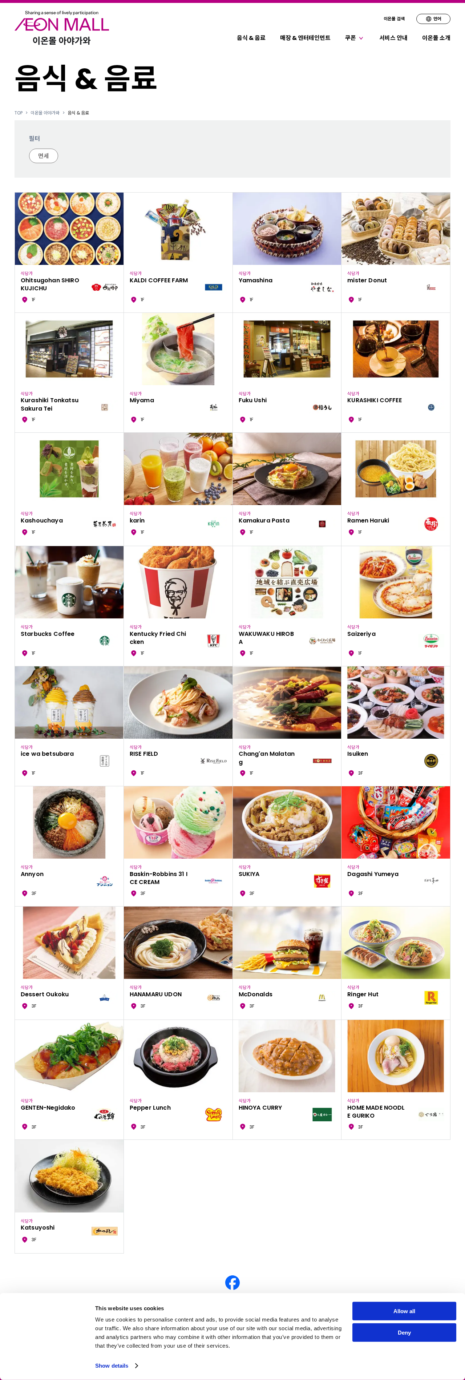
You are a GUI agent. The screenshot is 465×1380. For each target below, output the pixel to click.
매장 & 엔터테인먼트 (305, 38)
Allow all (404, 1311)
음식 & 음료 (251, 38)
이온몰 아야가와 (45, 113)
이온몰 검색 (394, 19)
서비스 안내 (393, 38)
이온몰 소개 (436, 38)
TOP (19, 113)
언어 (437, 19)
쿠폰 (350, 38)
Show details (111, 1366)
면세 (43, 156)
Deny (404, 1332)
